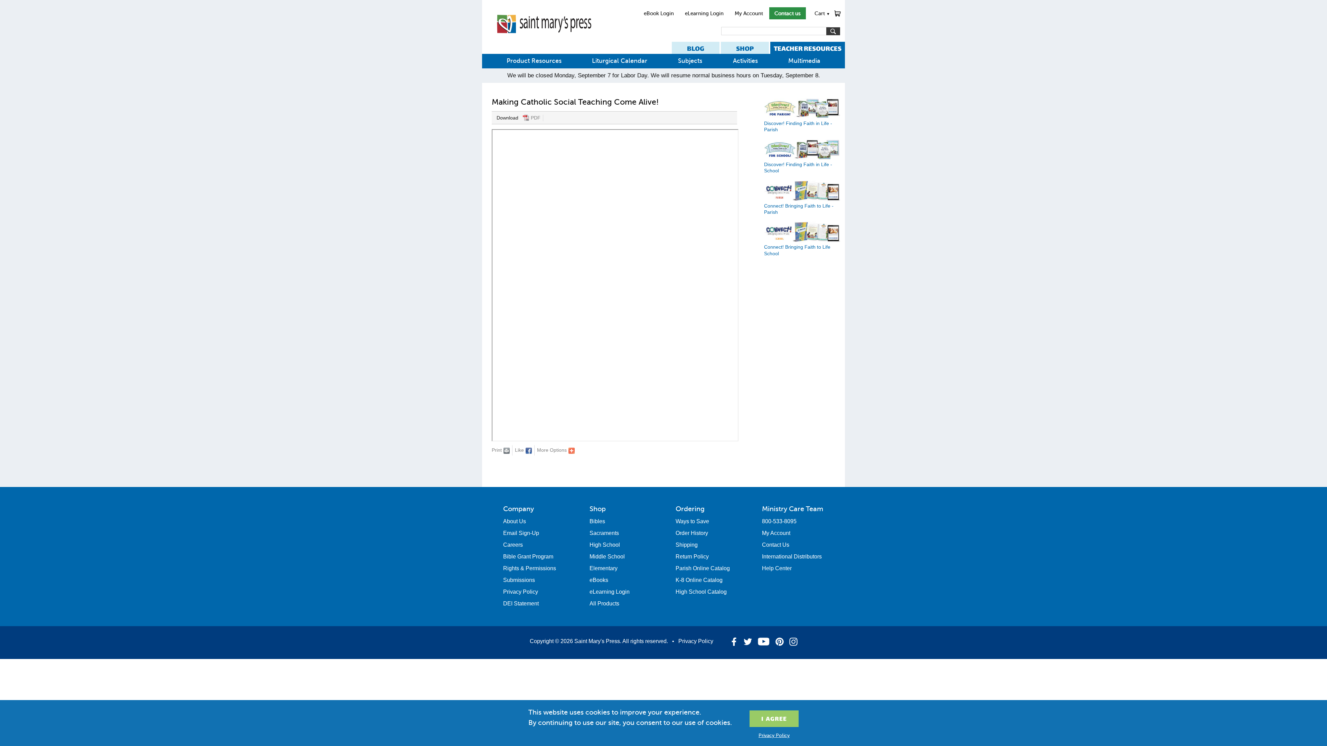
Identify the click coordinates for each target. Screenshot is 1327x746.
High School (605, 545)
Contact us (787, 13)
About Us (514, 521)
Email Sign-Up (521, 533)
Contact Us (775, 545)
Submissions (519, 580)
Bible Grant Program (528, 557)
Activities (745, 61)
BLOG (695, 48)
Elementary (604, 568)
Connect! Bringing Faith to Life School (797, 250)
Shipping (687, 545)
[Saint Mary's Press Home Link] (544, 38)
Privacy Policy (520, 592)
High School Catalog (701, 592)
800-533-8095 (779, 521)
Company (518, 509)
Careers (513, 545)
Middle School (607, 557)
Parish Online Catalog (703, 568)
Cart (822, 13)
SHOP (745, 48)
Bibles (597, 521)
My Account (749, 13)
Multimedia (804, 61)
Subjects (690, 61)
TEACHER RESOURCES (807, 48)
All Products (604, 603)
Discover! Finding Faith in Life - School (798, 167)
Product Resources (534, 61)
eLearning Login (704, 13)
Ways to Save (692, 521)
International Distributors (792, 557)
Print (497, 450)
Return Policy (692, 557)
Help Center (777, 568)
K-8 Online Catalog (699, 580)
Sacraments (604, 533)
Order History (692, 533)
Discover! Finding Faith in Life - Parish (798, 126)
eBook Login (659, 13)
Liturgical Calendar (619, 61)
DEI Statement (521, 603)
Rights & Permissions (529, 568)
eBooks (599, 580)
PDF (535, 118)
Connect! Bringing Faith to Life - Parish (799, 209)
